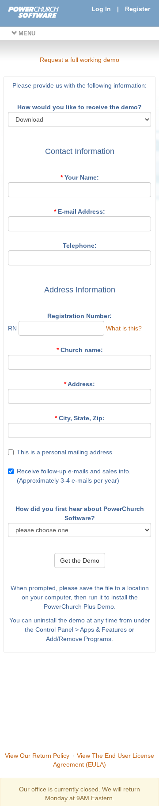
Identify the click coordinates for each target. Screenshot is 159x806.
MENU (26, 33)
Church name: (80, 349)
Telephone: (80, 245)
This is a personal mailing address (64, 452)
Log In (101, 8)
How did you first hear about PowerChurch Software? (79, 513)
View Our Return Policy (37, 755)
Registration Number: (79, 315)
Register (137, 8)
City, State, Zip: (80, 418)
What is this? (124, 328)
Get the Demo (79, 560)
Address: (79, 384)
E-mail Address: (79, 211)
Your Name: (80, 177)
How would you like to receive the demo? (79, 107)
